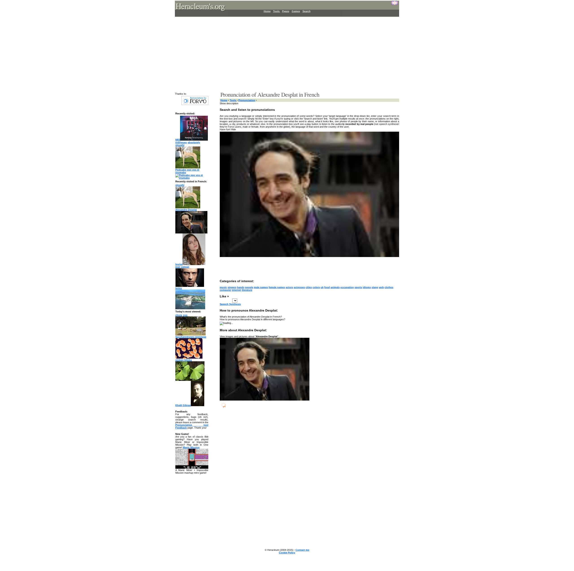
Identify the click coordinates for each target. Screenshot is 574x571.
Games (296, 11)
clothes (389, 287)
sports (358, 287)
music (223, 287)
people (249, 287)
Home (267, 11)
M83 (177, 139)
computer (225, 290)
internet (236, 290)
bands (240, 287)
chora (178, 315)
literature (247, 290)
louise (179, 264)
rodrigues (181, 142)
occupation (347, 287)
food (327, 287)
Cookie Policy (287, 552)
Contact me (302, 550)
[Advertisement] (284, 53)
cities (309, 287)
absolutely (194, 142)
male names (261, 287)
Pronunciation (246, 100)
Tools (276, 11)
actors (289, 287)
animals (335, 287)
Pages (285, 11)
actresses (299, 287)
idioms (367, 287)
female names (277, 287)
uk (322, 287)
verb (381, 287)
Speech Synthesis (230, 304)
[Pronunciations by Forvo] (194, 104)
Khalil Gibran (183, 405)
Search (306, 11)
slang (375, 287)
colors (316, 287)
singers (232, 287)
